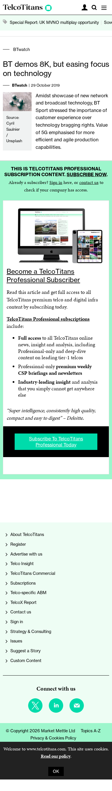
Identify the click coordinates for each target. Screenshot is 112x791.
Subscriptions (23, 583)
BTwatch (21, 49)
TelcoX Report (23, 602)
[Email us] (76, 705)
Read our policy (55, 756)
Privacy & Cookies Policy (53, 738)
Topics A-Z (91, 730)
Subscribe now (87, 174)
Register (18, 544)
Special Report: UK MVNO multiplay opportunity (54, 22)
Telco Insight (22, 563)
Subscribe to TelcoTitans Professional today (56, 441)
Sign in (55, 182)
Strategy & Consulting (30, 631)
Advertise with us (26, 554)
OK (56, 771)
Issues (16, 641)
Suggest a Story (25, 650)
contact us (89, 182)
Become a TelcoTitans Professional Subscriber (43, 275)
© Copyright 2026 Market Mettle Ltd (40, 730)
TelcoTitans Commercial (32, 573)
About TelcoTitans (27, 534)
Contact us (20, 612)
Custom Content (25, 660)
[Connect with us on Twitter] (35, 705)
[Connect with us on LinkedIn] (56, 705)
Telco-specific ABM (28, 592)
